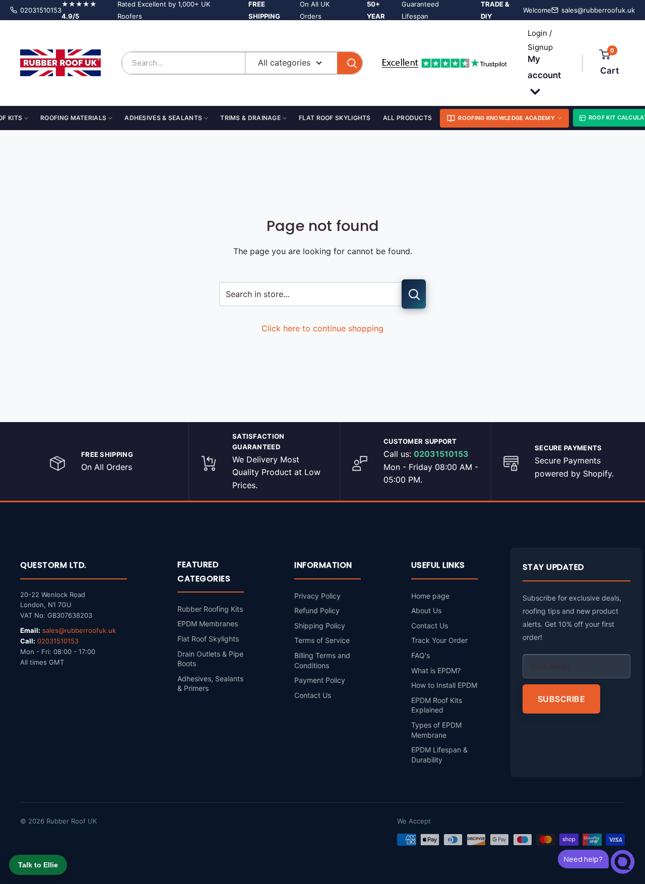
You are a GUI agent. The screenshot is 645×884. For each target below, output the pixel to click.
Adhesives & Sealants (163, 118)
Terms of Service (322, 640)
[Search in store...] (414, 294)
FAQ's (420, 655)
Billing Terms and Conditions (322, 660)
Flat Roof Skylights (335, 118)
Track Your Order (439, 640)
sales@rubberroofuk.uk (598, 10)
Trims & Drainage (250, 118)
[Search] (349, 63)
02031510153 (40, 10)
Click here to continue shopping (322, 328)
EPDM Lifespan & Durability (439, 754)
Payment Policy (319, 680)
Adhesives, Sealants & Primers (210, 683)
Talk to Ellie (38, 865)
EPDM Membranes (207, 623)
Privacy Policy (317, 596)
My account (544, 67)
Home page (430, 596)
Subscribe (562, 699)
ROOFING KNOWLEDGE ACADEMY (506, 118)
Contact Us (312, 695)
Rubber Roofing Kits (210, 609)
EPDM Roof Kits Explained (436, 705)
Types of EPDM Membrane (436, 730)
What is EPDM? (436, 670)
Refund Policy (317, 610)
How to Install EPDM (444, 685)
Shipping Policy (319, 625)
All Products (407, 118)
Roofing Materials (73, 118)
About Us (426, 610)
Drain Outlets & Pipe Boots (210, 659)
